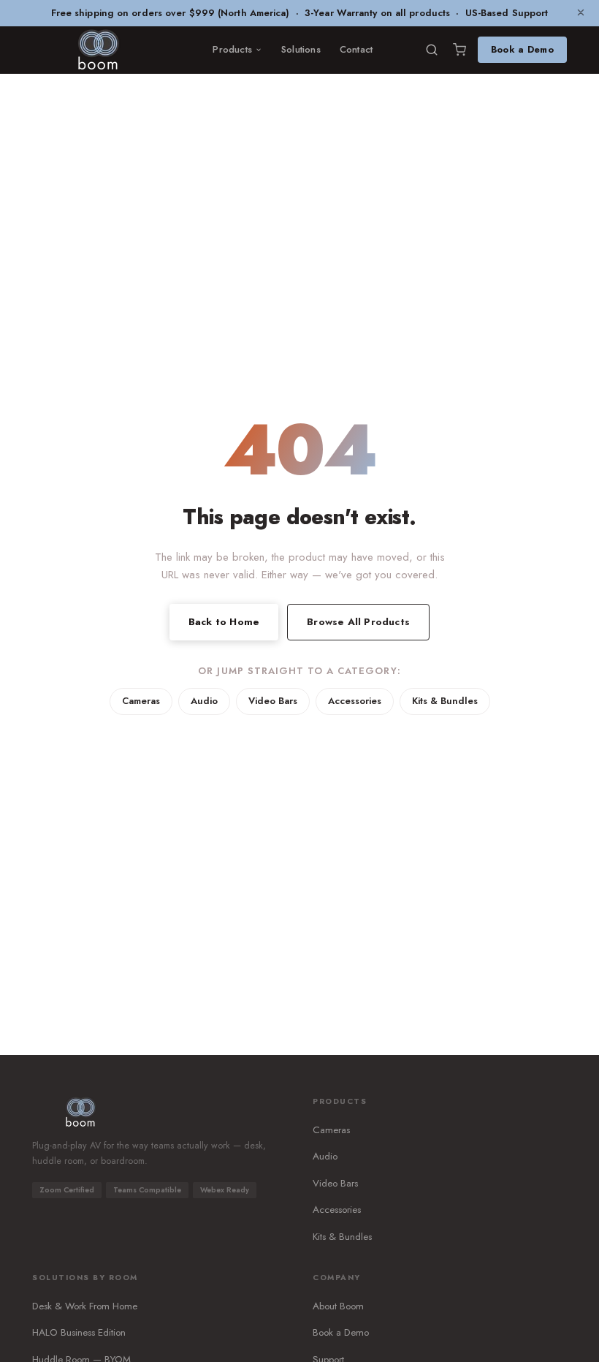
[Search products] (431, 49)
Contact (356, 49)
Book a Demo (522, 49)
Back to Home (223, 622)
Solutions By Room (85, 1277)
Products (232, 49)
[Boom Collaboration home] (98, 50)
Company (337, 1277)
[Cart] (459, 49)
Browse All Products (358, 622)
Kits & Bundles (445, 701)
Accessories (354, 701)
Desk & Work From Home (84, 1306)
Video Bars (272, 701)
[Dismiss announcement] (581, 13)
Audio (204, 701)
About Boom (338, 1306)
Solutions (301, 49)
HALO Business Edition (79, 1332)
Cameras (141, 701)
